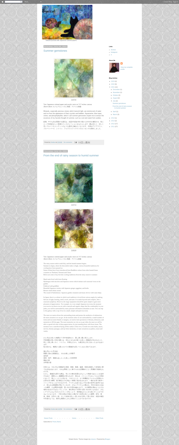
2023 (113, 81)
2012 (113, 124)
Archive (113, 50)
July (114, 101)
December (116, 89)
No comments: (68, 142)
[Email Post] (75, 142)
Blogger (107, 439)
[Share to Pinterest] (89, 142)
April (114, 111)
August (115, 98)
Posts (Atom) (56, 422)
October (115, 95)
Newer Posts (48, 418)
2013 (113, 121)
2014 (113, 118)
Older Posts (99, 418)
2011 (113, 126)
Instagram (114, 52)
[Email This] (79, 142)
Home (74, 418)
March (115, 114)
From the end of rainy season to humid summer (71, 155)
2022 (113, 84)
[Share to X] (84, 142)
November (116, 92)
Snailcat (48, 11)
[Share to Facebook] (86, 142)
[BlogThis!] (82, 142)
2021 (113, 87)
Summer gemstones (55, 50)
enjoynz (93, 439)
